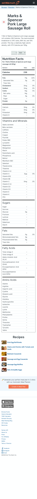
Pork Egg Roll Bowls (14, 342)
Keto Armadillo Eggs (14, 370)
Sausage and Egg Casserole (17, 359)
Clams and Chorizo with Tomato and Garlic (20, 348)
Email (5, 453)
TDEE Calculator (6, 416)
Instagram (6, 450)
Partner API (5, 430)
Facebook (6, 448)
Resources (4, 425)
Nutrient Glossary (7, 418)
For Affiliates (5, 436)
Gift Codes (5, 423)
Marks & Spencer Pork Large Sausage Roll (19, 21)
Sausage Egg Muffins (15, 364)
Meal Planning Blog (7, 420)
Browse (4, 7)
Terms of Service (6, 443)
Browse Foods (6, 412)
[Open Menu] (33, 2)
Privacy (4, 439)
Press (3, 434)
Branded (11, 7)
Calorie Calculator (7, 414)
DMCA (3, 441)
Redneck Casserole (14, 354)
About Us (4, 432)
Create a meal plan (18, 387)
